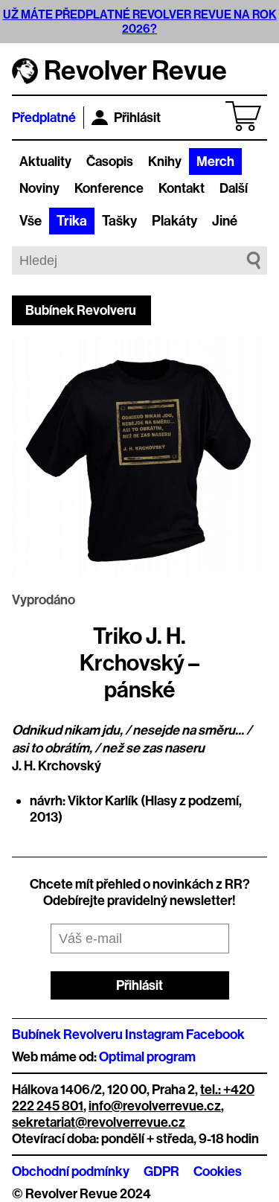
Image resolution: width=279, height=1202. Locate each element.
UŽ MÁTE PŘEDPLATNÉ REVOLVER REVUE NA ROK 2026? (140, 21)
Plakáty (174, 221)
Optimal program (147, 1057)
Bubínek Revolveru (80, 310)
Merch (215, 161)
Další (233, 188)
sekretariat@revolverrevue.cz (98, 1122)
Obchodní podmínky (70, 1171)
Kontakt (181, 188)
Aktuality (45, 161)
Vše (30, 221)
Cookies (217, 1171)
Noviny (39, 188)
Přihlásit (137, 117)
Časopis (109, 161)
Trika (72, 221)
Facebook (215, 1034)
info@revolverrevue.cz (155, 1106)
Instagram (154, 1034)
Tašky (119, 221)
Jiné (224, 221)
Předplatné (44, 117)
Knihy (165, 161)
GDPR (161, 1171)
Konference (109, 188)
